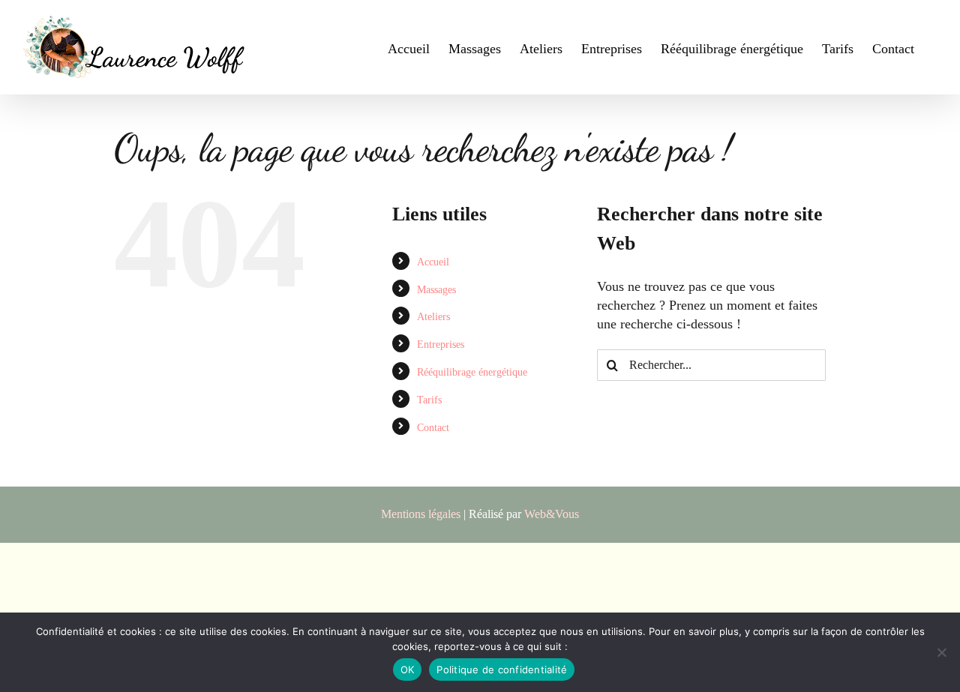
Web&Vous (551, 514)
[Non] (941, 652)
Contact (433, 427)
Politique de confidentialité (501, 670)
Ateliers (433, 316)
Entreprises (440, 344)
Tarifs (429, 400)
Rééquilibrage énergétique (472, 372)
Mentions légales (420, 514)
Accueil (433, 262)
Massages (436, 289)
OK (407, 670)
